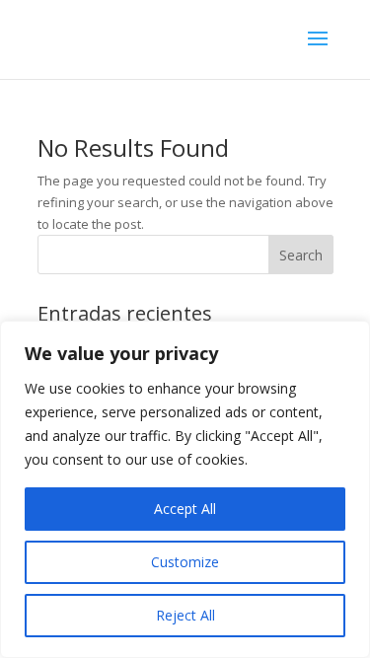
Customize (185, 561)
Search (301, 255)
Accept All (185, 508)
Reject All (185, 615)
